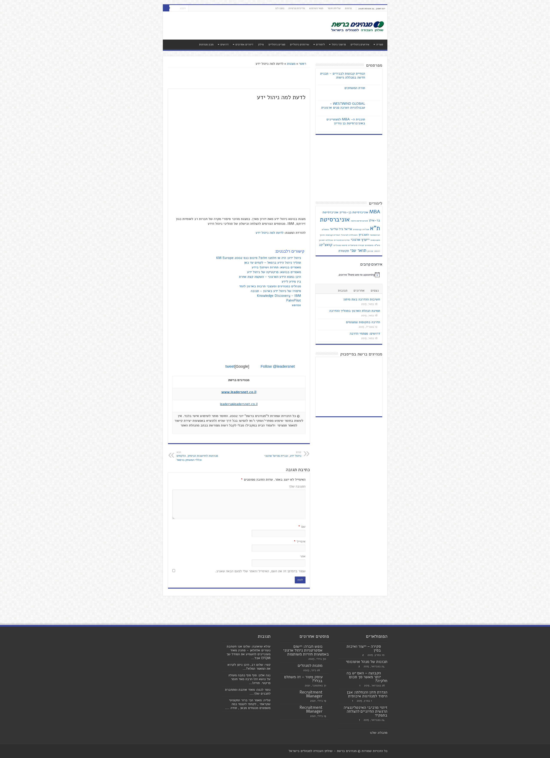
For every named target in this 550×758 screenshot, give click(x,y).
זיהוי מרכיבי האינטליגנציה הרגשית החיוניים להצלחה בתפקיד (365, 711)
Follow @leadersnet (278, 366)
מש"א (377, 245)
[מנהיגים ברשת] (357, 26)
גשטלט (325, 229)
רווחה (377, 251)
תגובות (342, 290)
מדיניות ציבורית (342, 240)
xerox (297, 305)
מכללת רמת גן (326, 240)
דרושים (224, 44)
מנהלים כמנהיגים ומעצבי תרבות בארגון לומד (270, 286)
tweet (230, 366)
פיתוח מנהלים (340, 245)
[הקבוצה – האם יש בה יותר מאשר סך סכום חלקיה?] (385, 673)
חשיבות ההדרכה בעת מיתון (361, 299)
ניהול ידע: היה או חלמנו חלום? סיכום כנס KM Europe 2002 (259, 257)
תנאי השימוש (316, 8)
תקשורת (343, 251)
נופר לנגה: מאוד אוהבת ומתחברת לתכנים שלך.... (247, 691)
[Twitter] (195, 8)
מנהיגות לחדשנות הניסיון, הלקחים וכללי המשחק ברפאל (197, 456)
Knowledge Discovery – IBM (279, 295)
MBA (374, 211)
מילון (261, 44)
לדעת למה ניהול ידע (269, 232)
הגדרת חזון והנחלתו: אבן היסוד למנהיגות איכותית (367, 694)
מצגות (291, 63)
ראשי (303, 63)
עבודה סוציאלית (356, 245)
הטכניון (364, 234)
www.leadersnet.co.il (238, 392)
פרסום (348, 8)
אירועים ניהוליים (360, 44)
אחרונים (359, 290)
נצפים (375, 290)
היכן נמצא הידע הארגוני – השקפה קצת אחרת (270, 276)
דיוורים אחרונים (244, 44)
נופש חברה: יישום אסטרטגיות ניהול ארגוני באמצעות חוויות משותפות (306, 650)
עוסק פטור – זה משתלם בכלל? (303, 679)
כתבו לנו (279, 8)
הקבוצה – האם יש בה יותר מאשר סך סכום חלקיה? (367, 677)
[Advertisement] (244, 25)
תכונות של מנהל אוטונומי (366, 661)
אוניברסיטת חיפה (359, 220)
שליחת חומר (334, 8)
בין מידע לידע (292, 281)
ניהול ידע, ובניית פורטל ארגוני (282, 454)
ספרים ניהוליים (277, 44)
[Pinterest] (191, 8)
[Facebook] (200, 8)
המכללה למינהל (349, 235)
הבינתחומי (375, 235)
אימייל (300, 541)
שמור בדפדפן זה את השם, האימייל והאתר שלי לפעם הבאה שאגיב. (260, 571)
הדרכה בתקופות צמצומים (363, 322)
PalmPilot (294, 300)
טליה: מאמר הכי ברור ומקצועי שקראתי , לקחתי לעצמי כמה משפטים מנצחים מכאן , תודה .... (247, 704)
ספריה (379, 44)
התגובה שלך (297, 486)
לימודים (320, 44)
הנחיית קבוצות (333, 235)
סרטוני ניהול (339, 44)
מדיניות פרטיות (297, 8)
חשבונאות (375, 240)
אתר (303, 556)
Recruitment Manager (310, 694)
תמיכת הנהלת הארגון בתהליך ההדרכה (354, 310)
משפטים (369, 245)
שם (302, 526)
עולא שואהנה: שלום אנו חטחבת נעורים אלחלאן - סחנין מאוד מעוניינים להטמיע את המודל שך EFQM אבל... (248, 652)
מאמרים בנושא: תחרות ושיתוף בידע (277, 267)
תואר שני (358, 250)
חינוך (322, 235)
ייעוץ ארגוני (360, 239)
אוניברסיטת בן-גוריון (353, 212)
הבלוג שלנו (377, 732)
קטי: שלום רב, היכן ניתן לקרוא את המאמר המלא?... (249, 666)
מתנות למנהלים (310, 665)
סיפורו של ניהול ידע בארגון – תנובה (276, 291)
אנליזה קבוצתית (361, 229)
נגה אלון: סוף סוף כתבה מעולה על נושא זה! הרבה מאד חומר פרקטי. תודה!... (249, 679)
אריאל (348, 229)
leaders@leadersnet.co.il (239, 404)
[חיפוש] (166, 8)
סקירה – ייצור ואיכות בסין (364, 648)
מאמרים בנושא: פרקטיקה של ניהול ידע (274, 272)
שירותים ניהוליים (299, 44)
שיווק (370, 251)
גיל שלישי (336, 229)
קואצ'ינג (325, 244)
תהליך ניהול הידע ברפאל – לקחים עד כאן (273, 262)
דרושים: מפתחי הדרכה (365, 333)
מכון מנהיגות (206, 44)
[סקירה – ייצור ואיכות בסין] (385, 646)
